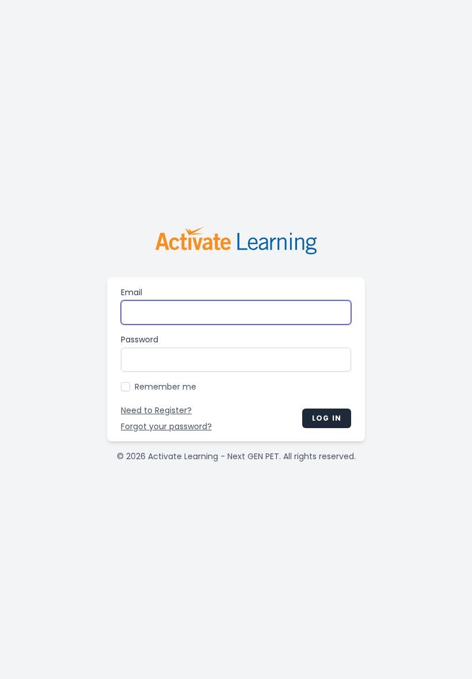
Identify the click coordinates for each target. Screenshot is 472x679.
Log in (326, 418)
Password (139, 339)
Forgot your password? (166, 426)
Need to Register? (156, 410)
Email (131, 292)
